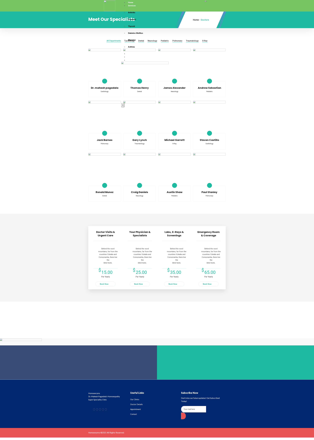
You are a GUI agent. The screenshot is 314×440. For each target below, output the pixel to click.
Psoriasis (132, 19)
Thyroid (131, 26)
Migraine (132, 40)
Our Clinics (133, 60)
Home (130, 2)
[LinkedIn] (100, 409)
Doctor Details (134, 54)
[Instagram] (106, 409)
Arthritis (131, 12)
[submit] (183, 416)
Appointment (133, 57)
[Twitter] (97, 409)
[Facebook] (94, 409)
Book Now (104, 284)
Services (132, 6)
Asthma (131, 47)
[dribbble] (103, 409)
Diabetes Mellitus (135, 33)
